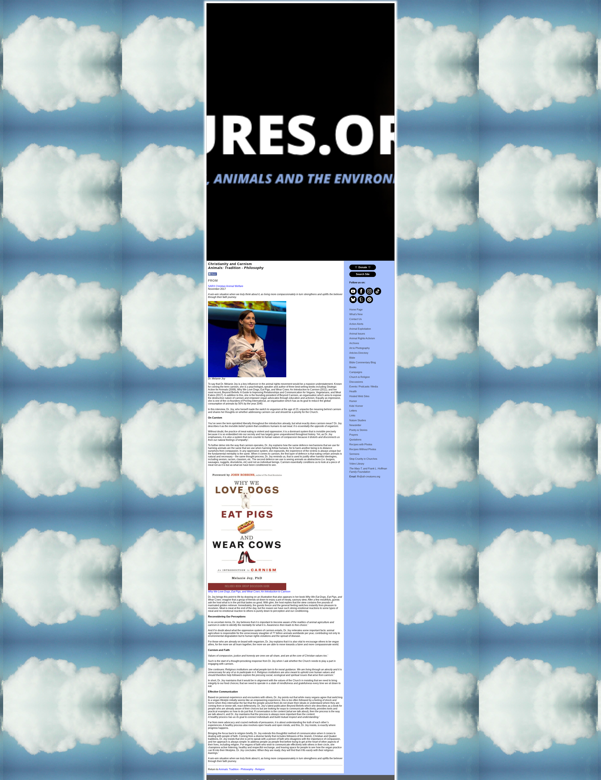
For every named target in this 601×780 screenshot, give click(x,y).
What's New (356, 314)
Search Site (363, 274)
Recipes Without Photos (362, 449)
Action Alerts (356, 324)
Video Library (356, 463)
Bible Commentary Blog (362, 362)
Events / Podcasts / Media (363, 386)
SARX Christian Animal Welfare (225, 286)
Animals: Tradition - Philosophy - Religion (242, 769)
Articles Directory (358, 353)
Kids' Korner (356, 406)
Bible (352, 357)
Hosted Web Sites (359, 396)
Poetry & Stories (358, 430)
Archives (354, 343)
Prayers (353, 434)
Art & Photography (359, 348)
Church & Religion (359, 377)
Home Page (356, 309)
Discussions (356, 382)
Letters (353, 410)
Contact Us (355, 319)
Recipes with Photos (360, 444)
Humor (353, 401)
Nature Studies (357, 420)
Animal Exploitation (360, 328)
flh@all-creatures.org (368, 476)
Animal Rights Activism (362, 338)
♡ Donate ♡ (362, 267)
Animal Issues (357, 333)
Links (352, 415)
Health (353, 391)
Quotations (355, 439)
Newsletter (355, 425)
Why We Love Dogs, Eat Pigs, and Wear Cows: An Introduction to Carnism (249, 591)
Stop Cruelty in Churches (363, 459)
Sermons (354, 454)
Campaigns (355, 372)
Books (352, 367)
